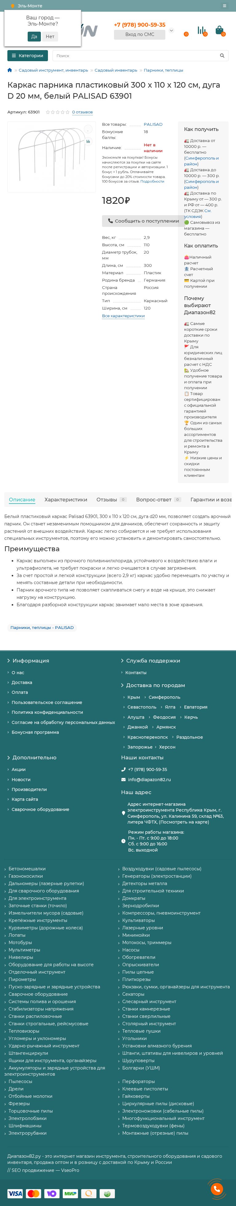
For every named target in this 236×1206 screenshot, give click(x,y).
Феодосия (164, 717)
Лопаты (17, 935)
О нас (18, 672)
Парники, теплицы (163, 70)
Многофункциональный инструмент (163, 1118)
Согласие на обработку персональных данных (63, 722)
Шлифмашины (25, 1126)
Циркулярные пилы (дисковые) (158, 1103)
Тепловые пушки (141, 1031)
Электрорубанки (28, 1133)
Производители (29, 789)
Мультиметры (24, 950)
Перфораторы (138, 1081)
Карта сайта (25, 799)
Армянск (166, 727)
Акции (19, 769)
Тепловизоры (24, 1031)
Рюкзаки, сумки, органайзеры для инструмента (176, 987)
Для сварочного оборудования (44, 891)
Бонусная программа (35, 732)
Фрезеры (19, 1103)
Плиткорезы (136, 979)
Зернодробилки (140, 905)
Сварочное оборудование (40, 809)
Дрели (16, 1089)
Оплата (20, 692)
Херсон (167, 747)
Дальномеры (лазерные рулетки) (46, 883)
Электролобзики (28, 1118)
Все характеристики (123, 315)
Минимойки (136, 935)
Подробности (152, 181)
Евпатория (195, 707)
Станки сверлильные (146, 1016)
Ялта (170, 707)
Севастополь (142, 707)
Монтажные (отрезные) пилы (155, 1133)
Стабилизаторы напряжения (41, 1009)
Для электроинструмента (37, 898)
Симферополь (164, 697)
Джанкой (138, 727)
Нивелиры (21, 957)
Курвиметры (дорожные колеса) (46, 928)
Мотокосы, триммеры (146, 942)
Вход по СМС (139, 34)
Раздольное (189, 737)
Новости (21, 779)
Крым (134, 697)
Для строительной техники (153, 891)
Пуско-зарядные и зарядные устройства (54, 987)
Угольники (134, 1038)
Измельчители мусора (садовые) (46, 913)
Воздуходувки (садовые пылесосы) (162, 869)
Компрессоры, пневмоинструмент (161, 913)
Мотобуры (20, 942)
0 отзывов (82, 111)
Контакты (136, 672)
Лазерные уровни (142, 928)
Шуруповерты (138, 1060)
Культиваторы (138, 920)
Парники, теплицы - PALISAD (42, 627)
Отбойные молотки (31, 1096)
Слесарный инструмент (149, 1001)
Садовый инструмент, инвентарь (53, 70)
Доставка (22, 682)
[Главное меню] (225, 5)
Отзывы (110, 499)
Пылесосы (20, 1081)
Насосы (131, 950)
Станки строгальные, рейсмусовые (48, 1023)
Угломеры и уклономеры (37, 1038)
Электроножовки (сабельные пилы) (163, 1111)
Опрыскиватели (140, 964)
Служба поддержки (153, 661)
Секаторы (133, 994)
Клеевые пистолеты (145, 1089)
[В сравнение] (88, 141)
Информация (31, 661)
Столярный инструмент (149, 1023)
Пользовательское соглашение (47, 702)
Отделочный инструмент (37, 972)
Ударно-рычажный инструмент (44, 1046)
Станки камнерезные (146, 1009)
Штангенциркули (28, 1053)
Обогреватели (138, 957)
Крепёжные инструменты (38, 920)
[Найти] (222, 55)
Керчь (191, 717)
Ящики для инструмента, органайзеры (52, 1060)
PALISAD (153, 124)
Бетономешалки (27, 869)
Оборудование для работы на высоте (51, 964)
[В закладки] (88, 129)
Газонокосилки (26, 876)
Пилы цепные (138, 972)
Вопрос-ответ (157, 499)
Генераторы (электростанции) (157, 876)
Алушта (136, 717)
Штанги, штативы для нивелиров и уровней (172, 1053)
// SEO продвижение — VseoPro (43, 1170)
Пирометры (22, 979)
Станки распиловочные (35, 1016)
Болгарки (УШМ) (141, 1068)
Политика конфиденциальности (47, 712)
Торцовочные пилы (31, 1111)
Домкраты (133, 898)
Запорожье (140, 747)
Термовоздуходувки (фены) (153, 1126)
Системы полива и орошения (42, 1001)
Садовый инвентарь (116, 70)
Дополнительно (35, 757)
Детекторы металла (144, 883)
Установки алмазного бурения (157, 1046)
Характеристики (66, 499)
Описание (22, 499)
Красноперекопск (148, 737)
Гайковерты (136, 1096)
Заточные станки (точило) (38, 905)
